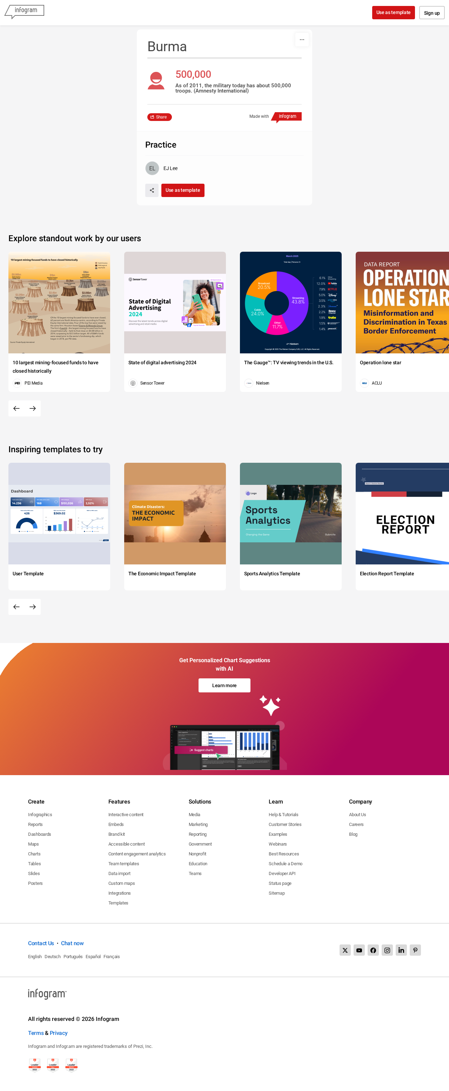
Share (161, 117)
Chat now (72, 943)
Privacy (59, 1033)
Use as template (393, 12)
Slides (34, 873)
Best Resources (284, 853)
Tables (34, 863)
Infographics (40, 814)
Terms (36, 1033)
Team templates (123, 863)
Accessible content (126, 844)
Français (111, 956)
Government (200, 844)
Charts (34, 853)
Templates (118, 903)
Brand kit (116, 834)
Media (195, 814)
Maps (33, 844)
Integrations (119, 893)
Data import (119, 873)
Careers (356, 824)
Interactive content (125, 814)
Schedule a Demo (285, 863)
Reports (35, 824)
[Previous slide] (16, 408)
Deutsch (53, 956)
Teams (195, 873)
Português (73, 956)
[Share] (152, 190)
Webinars (278, 844)
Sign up (432, 13)
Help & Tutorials (283, 814)
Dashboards (39, 834)
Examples (278, 834)
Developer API (282, 873)
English (35, 956)
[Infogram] (24, 12)
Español (93, 956)
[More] (302, 39)
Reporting (198, 834)
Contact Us (41, 943)
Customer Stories (285, 824)
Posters (35, 883)
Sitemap (276, 893)
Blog (353, 834)
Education (198, 863)
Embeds (116, 824)
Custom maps (121, 883)
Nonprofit (197, 853)
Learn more (224, 685)
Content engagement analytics (137, 853)
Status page (280, 883)
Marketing (198, 824)
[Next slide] (32, 408)
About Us (357, 814)
